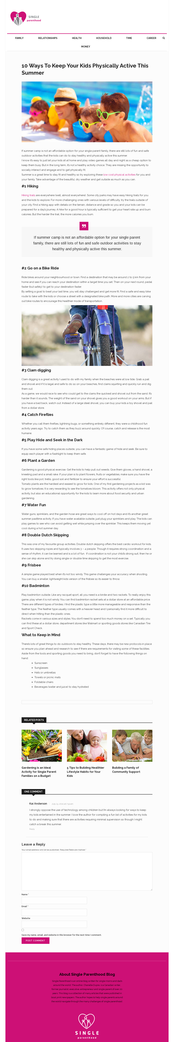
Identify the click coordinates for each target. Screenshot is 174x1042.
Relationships (47, 38)
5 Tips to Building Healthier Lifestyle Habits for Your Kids (85, 772)
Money (85, 46)
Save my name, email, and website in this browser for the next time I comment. (62, 935)
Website (26, 918)
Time (129, 38)
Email (25, 906)
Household (103, 38)
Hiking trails (28, 195)
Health (77, 38)
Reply (32, 829)
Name (25, 894)
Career (151, 38)
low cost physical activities (119, 174)
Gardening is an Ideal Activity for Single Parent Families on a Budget (39, 772)
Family (19, 38)
